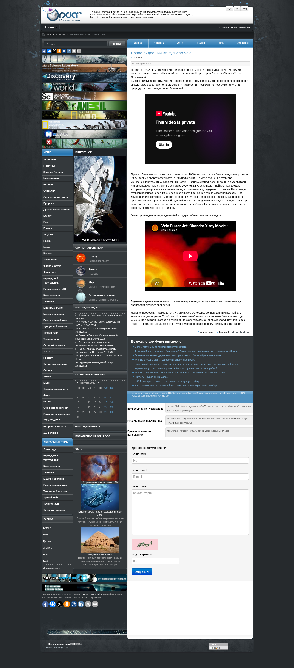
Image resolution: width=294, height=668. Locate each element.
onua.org (50, 34)
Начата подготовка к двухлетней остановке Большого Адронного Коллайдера (177, 385)
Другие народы (51, 568)
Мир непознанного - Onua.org (64, 15)
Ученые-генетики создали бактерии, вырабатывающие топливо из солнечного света (181, 372)
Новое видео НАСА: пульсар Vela (161, 53)
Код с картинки (142, 554)
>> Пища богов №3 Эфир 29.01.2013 (95, 352)
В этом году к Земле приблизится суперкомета (160, 346)
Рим (45, 534)
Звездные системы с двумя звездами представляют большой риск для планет (178, 355)
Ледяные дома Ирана (100, 554)
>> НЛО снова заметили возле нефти (95, 349)
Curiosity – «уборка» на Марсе (151, 377)
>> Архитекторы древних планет (93, 342)
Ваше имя (139, 454)
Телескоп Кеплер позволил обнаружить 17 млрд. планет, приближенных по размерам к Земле (186, 351)
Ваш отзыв (139, 486)
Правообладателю (241, 27)
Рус (229, 8)
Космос (62, 34)
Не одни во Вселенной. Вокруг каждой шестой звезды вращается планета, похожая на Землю (186, 364)
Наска (46, 554)
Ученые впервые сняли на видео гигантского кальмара (165, 359)
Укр (237, 8)
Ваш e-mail (139, 470)
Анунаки (47, 548)
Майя (46, 561)
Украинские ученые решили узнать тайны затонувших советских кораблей (176, 368)
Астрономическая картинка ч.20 (100, 482)
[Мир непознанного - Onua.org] (246, 3)
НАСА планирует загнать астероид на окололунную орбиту (167, 381)
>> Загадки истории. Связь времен (94, 345)
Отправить (142, 571)
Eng (245, 8)
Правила (224, 27)
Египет (47, 528)
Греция (47, 541)
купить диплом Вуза (94, 594)
